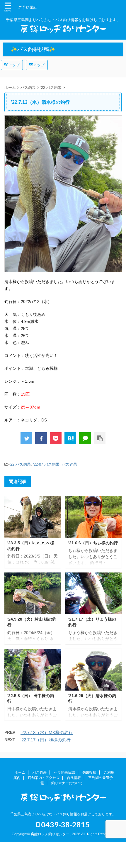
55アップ (37, 65)
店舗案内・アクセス (43, 778)
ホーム (20, 772)
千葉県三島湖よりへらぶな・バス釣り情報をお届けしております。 (63, 814)
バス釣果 (69, 464)
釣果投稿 (89, 772)
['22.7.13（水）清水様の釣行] (70, 438)
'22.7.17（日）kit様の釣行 (46, 739)
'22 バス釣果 (20, 464)
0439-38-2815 (65, 824)
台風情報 (74, 778)
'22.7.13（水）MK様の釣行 (47, 732)
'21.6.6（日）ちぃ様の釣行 (93, 543)
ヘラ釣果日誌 (64, 772)
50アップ (12, 65)
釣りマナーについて (67, 783)
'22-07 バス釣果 (46, 464)
